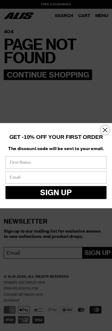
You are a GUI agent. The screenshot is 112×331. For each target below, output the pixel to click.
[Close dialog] (105, 130)
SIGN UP (56, 192)
